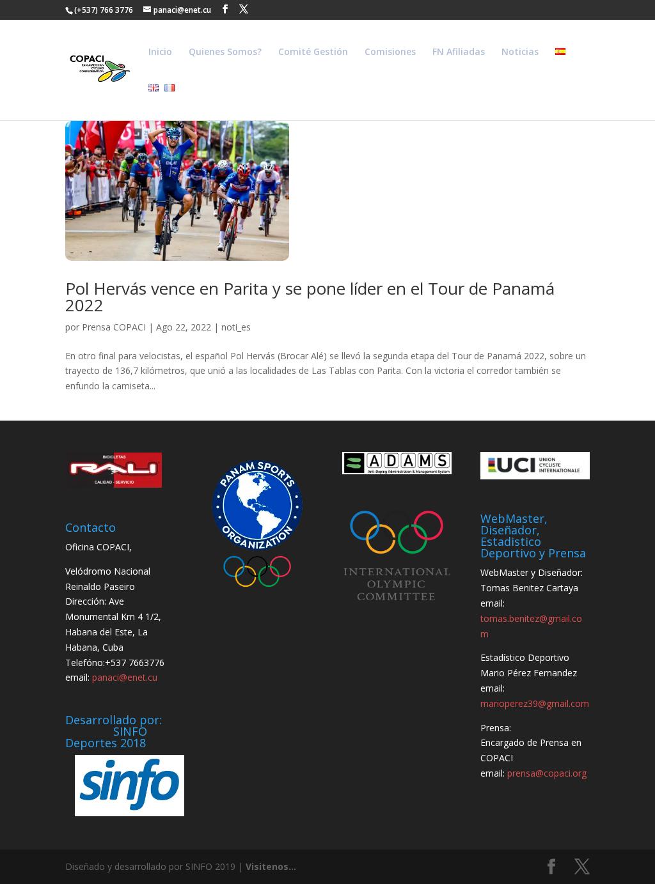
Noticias (520, 52)
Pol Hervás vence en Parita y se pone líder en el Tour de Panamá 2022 (310, 296)
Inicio (160, 52)
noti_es (236, 327)
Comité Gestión (313, 52)
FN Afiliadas (458, 52)
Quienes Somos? (225, 52)
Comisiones (390, 52)
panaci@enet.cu (124, 677)
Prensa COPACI (114, 327)
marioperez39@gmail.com (534, 703)
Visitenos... (271, 866)
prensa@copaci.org (547, 773)
